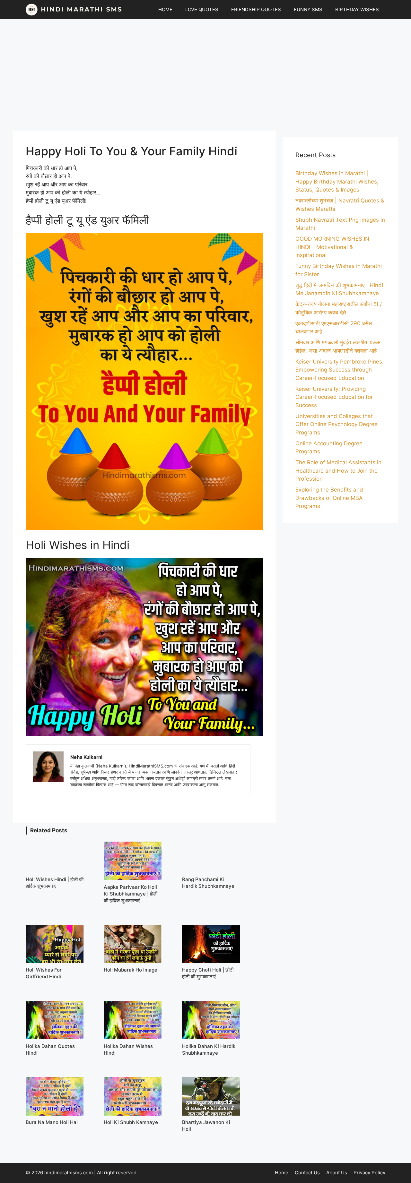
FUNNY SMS (308, 9)
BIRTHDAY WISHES (357, 9)
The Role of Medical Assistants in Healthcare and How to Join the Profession (338, 470)
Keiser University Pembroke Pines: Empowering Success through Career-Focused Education (339, 369)
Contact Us (307, 1173)
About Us (336, 1173)
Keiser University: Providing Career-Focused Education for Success (334, 397)
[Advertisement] (205, 75)
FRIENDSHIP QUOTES (256, 9)
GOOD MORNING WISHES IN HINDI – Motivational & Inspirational (332, 247)
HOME (165, 9)
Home (281, 1173)
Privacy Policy (369, 1173)
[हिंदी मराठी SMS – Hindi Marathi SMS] (74, 9)
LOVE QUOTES (201, 9)
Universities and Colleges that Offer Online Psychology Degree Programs (336, 424)
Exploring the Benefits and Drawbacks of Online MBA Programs (329, 497)
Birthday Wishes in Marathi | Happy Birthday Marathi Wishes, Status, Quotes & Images (337, 181)
